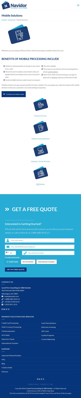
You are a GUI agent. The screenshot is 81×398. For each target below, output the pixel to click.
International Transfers (46, 262)
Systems (40, 184)
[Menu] (78, 5)
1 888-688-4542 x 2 (40, 232)
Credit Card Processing (10, 323)
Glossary (5, 372)
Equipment (11, 20)
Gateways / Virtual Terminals (40, 161)
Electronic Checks (8, 339)
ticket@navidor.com (11, 296)
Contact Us (44, 384)
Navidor (4, 20)
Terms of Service (62, 393)
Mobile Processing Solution (40, 139)
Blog (3, 364)
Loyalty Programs (47, 335)
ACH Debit (6, 335)
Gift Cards (45, 331)
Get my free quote (16, 269)
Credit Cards (13, 262)
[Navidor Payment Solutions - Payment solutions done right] (15, 5)
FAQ (3, 359)
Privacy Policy (33, 384)
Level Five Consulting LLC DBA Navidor (40, 388)
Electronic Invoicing (48, 327)
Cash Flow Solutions (48, 323)
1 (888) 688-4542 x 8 (12, 299)
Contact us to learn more (15, 94)
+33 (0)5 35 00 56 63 (11, 302)
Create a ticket (7, 367)
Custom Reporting (48, 339)
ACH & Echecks (28, 262)
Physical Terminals (40, 116)
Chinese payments (8, 331)
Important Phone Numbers (11, 355)
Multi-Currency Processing (11, 327)
